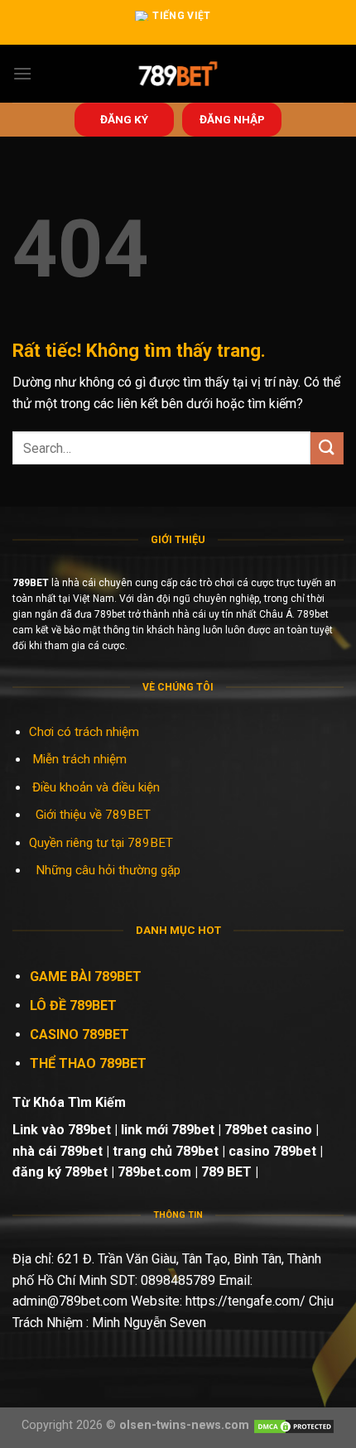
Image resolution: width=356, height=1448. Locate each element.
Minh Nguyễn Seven (149, 1322)
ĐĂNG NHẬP (232, 119)
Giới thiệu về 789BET (93, 814)
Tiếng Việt (181, 16)
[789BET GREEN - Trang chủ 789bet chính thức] (178, 74)
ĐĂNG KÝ (124, 119)
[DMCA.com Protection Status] (294, 1425)
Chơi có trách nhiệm (84, 731)
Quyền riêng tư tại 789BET (101, 842)
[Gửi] (327, 448)
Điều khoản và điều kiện (96, 787)
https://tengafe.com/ (245, 1301)
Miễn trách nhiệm (81, 759)
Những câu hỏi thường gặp (108, 870)
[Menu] (22, 73)
